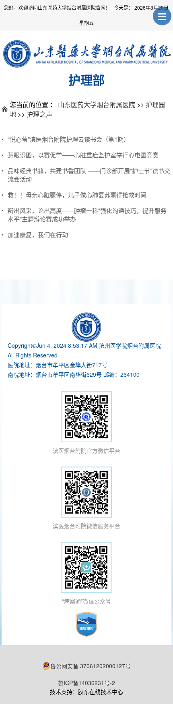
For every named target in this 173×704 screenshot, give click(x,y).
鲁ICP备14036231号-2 (86, 683)
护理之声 (39, 114)
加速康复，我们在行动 (38, 234)
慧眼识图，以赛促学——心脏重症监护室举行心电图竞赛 (83, 155)
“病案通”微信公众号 (86, 601)
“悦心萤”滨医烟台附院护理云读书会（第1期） (69, 139)
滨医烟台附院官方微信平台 (86, 450)
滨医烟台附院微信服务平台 (86, 526)
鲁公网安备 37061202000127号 (90, 666)
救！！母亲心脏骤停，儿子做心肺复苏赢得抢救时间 (77, 194)
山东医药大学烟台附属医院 (96, 104)
